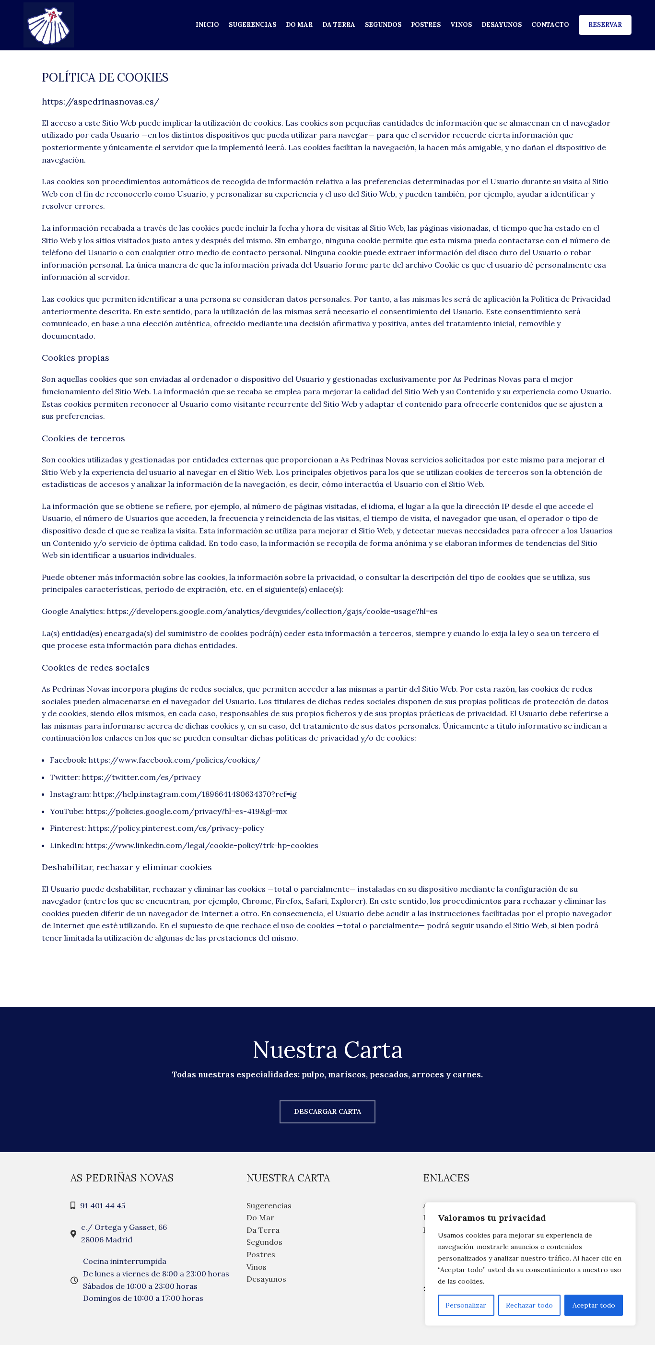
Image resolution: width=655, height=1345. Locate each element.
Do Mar (260, 1217)
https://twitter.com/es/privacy (141, 777)
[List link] (151, 1206)
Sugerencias (269, 1205)
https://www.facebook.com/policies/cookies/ (174, 760)
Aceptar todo (594, 1305)
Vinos (256, 1267)
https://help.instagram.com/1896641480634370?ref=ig (195, 794)
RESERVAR (605, 25)
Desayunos (266, 1279)
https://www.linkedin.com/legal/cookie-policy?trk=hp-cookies (202, 845)
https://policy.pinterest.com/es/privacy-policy (176, 828)
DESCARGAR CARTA (327, 1111)
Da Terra (263, 1230)
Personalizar (465, 1305)
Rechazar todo (529, 1305)
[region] (530, 1264)
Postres (260, 1254)
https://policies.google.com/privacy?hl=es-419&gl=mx (186, 811)
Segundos (264, 1242)
